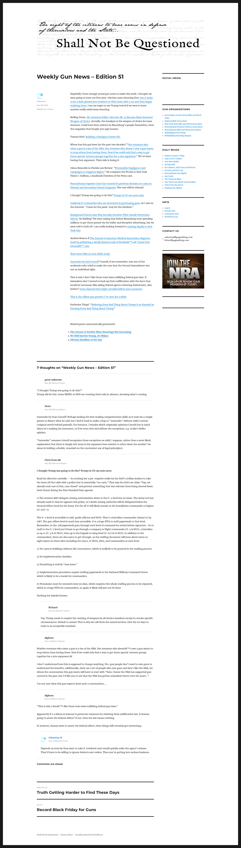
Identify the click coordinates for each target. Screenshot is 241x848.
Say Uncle (169, 176)
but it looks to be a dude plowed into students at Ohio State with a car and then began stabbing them (111, 101)
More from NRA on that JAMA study (90, 253)
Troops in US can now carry (129, 195)
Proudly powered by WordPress (89, 835)
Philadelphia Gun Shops (175, 133)
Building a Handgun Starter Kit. (103, 136)
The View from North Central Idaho (180, 182)
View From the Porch (174, 185)
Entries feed (170, 211)
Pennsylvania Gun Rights (176, 173)
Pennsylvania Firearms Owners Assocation (184, 127)
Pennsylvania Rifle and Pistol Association (183, 130)
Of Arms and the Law (174, 170)
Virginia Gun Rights (173, 188)
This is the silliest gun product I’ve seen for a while (98, 296)
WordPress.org (171, 217)
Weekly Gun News (45, 109)
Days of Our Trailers (173, 159)
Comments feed (172, 214)
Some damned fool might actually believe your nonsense (110, 289)
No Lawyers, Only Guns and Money (180, 167)
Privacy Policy (67, 835)
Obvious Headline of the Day (86, 339)
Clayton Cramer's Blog (174, 156)
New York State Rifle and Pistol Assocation (183, 124)
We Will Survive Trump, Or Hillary (89, 335)
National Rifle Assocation (176, 121)
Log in (167, 208)
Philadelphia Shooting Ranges (178, 136)
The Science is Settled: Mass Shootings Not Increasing (100, 331)
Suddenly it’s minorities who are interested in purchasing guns (105, 203)
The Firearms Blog (173, 179)
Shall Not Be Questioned (47, 835)
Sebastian (41, 101)
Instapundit (170, 164)
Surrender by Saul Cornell (84, 261)
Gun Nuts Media (172, 161)
